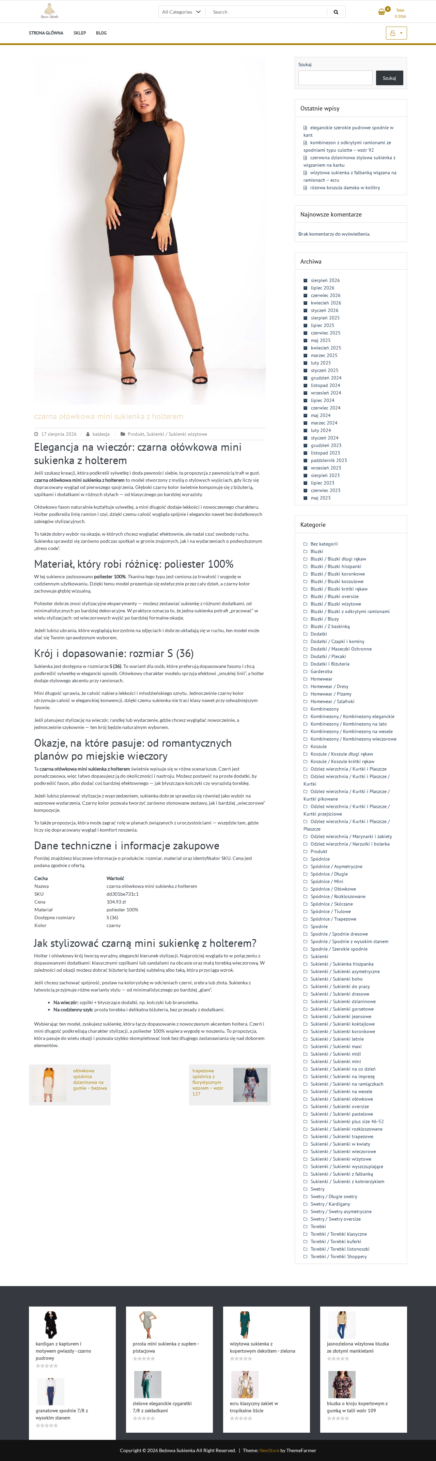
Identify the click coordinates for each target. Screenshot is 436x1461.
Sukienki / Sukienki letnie (337, 1039)
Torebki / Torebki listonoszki (340, 1249)
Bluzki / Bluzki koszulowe (337, 581)
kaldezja (101, 434)
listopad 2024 (325, 385)
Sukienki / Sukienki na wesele (341, 1091)
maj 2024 (321, 415)
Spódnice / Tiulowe (331, 911)
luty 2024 (321, 430)
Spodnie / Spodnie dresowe (339, 934)
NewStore (269, 1450)
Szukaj (305, 64)
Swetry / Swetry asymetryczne (341, 1211)
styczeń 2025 (325, 370)
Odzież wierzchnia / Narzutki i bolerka (350, 844)
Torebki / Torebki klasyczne (339, 1234)
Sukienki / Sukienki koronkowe (343, 1031)
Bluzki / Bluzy (325, 619)
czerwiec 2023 (326, 490)
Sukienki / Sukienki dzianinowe (343, 1001)
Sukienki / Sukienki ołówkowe (342, 1099)
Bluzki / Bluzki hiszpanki (336, 566)
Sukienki (319, 956)
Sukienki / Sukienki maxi (336, 1046)
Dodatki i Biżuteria (330, 664)
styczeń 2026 (325, 310)
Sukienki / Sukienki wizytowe (176, 434)
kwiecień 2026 (326, 303)
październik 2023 (329, 460)
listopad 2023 (325, 453)
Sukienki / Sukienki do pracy (340, 986)
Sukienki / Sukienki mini (336, 1061)
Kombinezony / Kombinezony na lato (349, 724)
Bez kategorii (324, 544)
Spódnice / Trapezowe (333, 919)
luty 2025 (321, 363)
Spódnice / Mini (327, 881)
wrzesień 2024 (326, 393)
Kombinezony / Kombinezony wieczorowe (353, 739)
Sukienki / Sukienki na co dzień (343, 1069)
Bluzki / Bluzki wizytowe (336, 604)
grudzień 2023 (326, 445)
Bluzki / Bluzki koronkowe (338, 574)
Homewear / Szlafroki (333, 701)
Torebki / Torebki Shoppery (339, 1256)
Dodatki (319, 634)
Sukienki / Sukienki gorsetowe (342, 1009)
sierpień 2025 (325, 318)
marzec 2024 (324, 423)
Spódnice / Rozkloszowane (338, 896)
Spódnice (320, 859)
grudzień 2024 (326, 378)
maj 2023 (321, 498)
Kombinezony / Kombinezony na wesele (352, 731)
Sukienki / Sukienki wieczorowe (343, 1151)
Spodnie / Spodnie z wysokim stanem (349, 941)
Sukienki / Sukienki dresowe (340, 994)
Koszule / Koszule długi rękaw (342, 754)
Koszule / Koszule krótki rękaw (342, 761)
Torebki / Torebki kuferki (336, 1241)
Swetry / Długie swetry (334, 1196)
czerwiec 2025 (326, 333)
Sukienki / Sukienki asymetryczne (345, 971)
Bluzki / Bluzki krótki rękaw (339, 589)
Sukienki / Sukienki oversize (340, 1106)
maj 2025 (321, 340)
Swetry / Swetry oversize (336, 1219)
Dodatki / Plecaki (328, 656)
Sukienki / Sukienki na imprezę (343, 1076)
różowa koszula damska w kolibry (345, 187)
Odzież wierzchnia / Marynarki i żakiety (351, 836)
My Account (396, 33)
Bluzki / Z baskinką (330, 626)
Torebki (318, 1226)
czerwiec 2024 (326, 408)
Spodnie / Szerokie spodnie (339, 949)
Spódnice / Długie (329, 874)
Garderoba (321, 671)
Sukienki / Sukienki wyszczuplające (347, 1166)
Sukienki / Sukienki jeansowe (341, 1016)
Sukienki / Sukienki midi (336, 1054)
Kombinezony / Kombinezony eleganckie (352, 716)
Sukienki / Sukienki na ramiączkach (347, 1084)
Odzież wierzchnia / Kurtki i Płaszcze (349, 769)
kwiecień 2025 (326, 348)
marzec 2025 (324, 355)
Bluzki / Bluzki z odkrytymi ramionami (350, 611)
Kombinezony (325, 709)
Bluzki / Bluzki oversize (335, 596)
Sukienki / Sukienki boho (337, 979)
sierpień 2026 (325, 280)
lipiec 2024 (322, 400)
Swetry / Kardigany (330, 1204)
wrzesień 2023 (326, 468)
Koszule (319, 746)
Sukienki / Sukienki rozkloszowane (347, 1129)
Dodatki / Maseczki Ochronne (341, 649)
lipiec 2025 (322, 325)
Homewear (321, 679)
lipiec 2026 (322, 288)
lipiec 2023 (322, 483)
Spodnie (319, 926)
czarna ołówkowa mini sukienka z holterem (108, 416)
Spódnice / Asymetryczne (336, 866)
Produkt (136, 434)
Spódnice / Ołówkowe (333, 889)
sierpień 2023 (325, 475)
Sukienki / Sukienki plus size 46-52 (347, 1121)
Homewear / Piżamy (331, 694)
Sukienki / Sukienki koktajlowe (343, 1024)
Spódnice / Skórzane (332, 904)
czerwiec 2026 (326, 295)
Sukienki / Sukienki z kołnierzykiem (347, 1181)
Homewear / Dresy (329, 686)
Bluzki (317, 551)
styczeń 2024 (325, 438)
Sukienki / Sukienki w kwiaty (340, 1144)
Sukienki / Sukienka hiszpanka (342, 964)
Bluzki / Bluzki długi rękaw (338, 559)
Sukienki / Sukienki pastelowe (342, 1114)
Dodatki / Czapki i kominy (337, 641)
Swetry (318, 1189)
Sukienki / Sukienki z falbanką (342, 1174)
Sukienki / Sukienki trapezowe (342, 1136)
